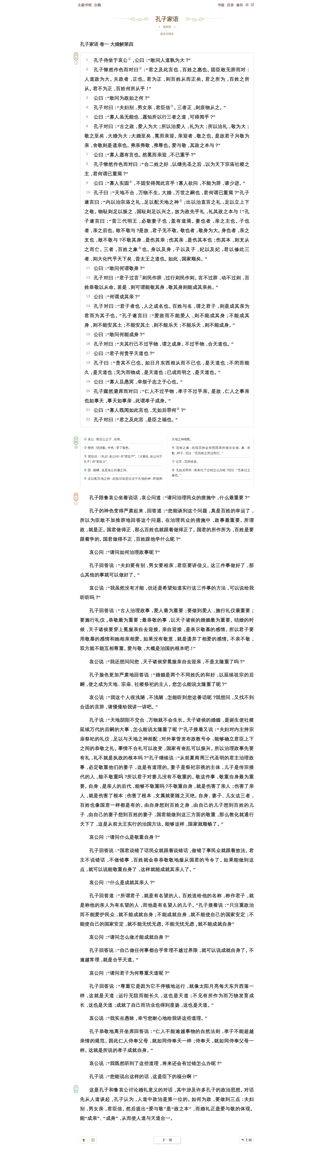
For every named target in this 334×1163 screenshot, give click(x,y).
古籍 (97, 5)
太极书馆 (85, 5)
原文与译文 (167, 34)
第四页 (167, 26)
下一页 (167, 1140)
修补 (239, 5)
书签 (221, 5)
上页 (246, 1140)
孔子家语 (167, 18)
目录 (230, 5)
